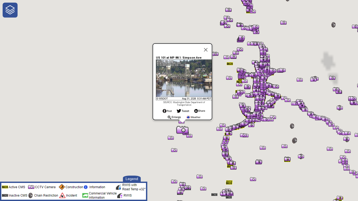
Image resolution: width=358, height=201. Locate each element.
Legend (132, 179)
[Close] (205, 49)
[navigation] (10, 10)
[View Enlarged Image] (174, 118)
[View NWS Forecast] (193, 118)
